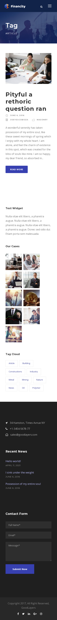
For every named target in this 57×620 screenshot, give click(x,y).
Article (12, 363)
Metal (11, 379)
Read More (16, 169)
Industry (34, 371)
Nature (39, 379)
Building (26, 363)
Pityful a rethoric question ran (26, 101)
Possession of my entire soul (23, 484)
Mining (25, 379)
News (11, 387)
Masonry (42, 120)
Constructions (15, 371)
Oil (23, 387)
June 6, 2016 (17, 115)
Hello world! (13, 461)
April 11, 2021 (13, 465)
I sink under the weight (20, 472)
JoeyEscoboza (19, 120)
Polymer (36, 387)
